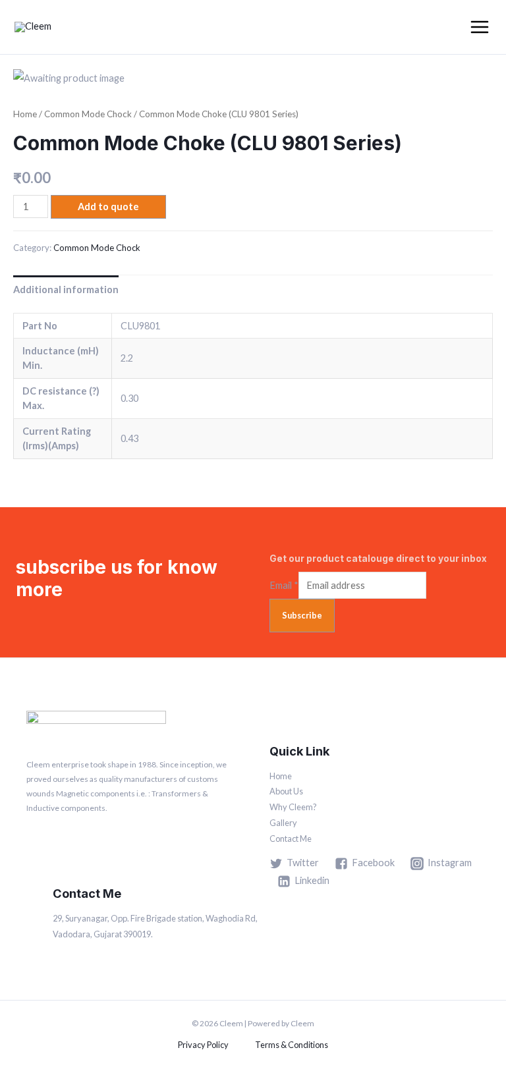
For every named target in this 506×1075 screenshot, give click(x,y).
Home (25, 114)
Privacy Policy (203, 1044)
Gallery (283, 822)
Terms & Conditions (291, 1044)
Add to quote (108, 206)
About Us (286, 791)
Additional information (66, 289)
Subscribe (302, 615)
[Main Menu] (480, 27)
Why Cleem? (293, 807)
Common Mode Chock (88, 114)
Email (283, 585)
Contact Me (290, 838)
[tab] (66, 289)
